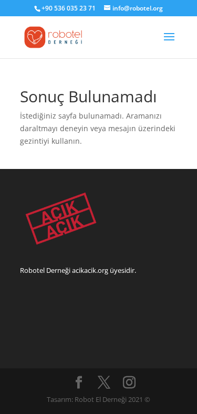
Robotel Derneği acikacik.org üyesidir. (78, 270)
